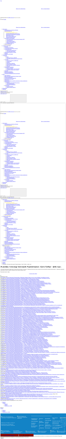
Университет (4, 149)
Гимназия (4, 89)
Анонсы (6, 404)
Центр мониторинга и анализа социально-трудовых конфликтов (16, 80)
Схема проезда (48, 420)
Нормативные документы (9, 161)
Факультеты (41, 419)
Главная (3, 262)
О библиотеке (7, 81)
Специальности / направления (34, 419)
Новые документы (10, 238)
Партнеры (6, 70)
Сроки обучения (34, 421)
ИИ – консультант (26, 435)
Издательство (7, 85)
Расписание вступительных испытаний (13, 34)
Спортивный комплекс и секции (10, 52)
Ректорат (8, 62)
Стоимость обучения (33, 424)
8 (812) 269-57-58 (3, 93)
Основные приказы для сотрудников (13, 68)
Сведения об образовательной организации (12, 73)
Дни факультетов (10, 40)
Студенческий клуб (8, 49)
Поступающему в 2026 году (9, 31)
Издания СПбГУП (10, 86)
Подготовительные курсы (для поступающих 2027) (16, 39)
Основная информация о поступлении (13, 33)
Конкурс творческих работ (11, 136)
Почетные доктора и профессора (12, 60)
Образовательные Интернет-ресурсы (13, 82)
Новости (4, 263)
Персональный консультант (9, 435)
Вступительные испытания (34, 426)
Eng (1, 0)
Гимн (7, 56)
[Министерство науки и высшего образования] (36, 432)
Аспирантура (7, 251)
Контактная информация (9, 72)
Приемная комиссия (8, 201)
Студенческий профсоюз (9, 47)
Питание (6, 53)
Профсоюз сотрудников (9, 54)
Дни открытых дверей (10, 41)
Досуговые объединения (11, 51)
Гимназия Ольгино (47, 423)
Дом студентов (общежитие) (11, 36)
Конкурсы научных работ (9, 173)
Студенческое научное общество (10, 78)
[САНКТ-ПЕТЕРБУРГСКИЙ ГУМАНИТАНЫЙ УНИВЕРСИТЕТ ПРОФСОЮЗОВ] (16, 417)
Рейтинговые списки (10, 35)
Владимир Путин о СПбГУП (12, 57)
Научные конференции (9, 77)
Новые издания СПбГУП (11, 87)
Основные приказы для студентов (13, 69)
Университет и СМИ (8, 405)
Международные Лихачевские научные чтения (13, 76)
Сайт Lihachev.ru (7, 75)
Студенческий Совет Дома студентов (11, 48)
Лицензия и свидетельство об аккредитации (14, 58)
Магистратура (41, 426)
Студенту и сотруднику (6, 45)
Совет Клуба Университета (11, 50)
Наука (3, 74)
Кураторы (6, 46)
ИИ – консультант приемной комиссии (7, 102)
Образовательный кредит (10, 37)
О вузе (6, 55)
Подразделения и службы (11, 64)
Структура (6, 59)
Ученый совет (9, 61)
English (5, 19)
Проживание (4, 88)
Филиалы (8, 66)
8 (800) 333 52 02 (3, 91)
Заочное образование (8, 43)
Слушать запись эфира (33, 273)
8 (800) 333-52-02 (11, 17)
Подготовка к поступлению (9, 38)
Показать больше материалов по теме (7, 399)
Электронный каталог (10, 83)
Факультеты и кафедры (11, 63)
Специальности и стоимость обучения (11, 124)
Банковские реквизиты (9, 71)
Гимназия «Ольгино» (10, 213)
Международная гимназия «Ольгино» (13, 65)
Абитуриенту (4, 29)
